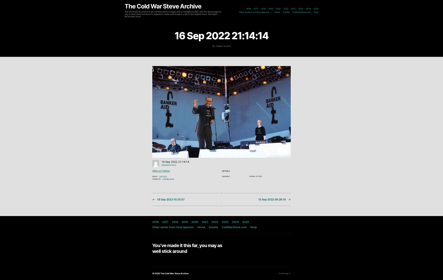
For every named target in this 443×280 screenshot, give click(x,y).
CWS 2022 (163, 176)
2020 (278, 9)
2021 (286, 9)
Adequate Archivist (169, 165)
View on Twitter (161, 171)
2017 (256, 9)
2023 (300, 9)
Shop (316, 12)
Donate (286, 12)
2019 (271, 9)
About (277, 12)
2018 (263, 9)
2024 (308, 9)
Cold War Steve (168, 179)
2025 (316, 9)
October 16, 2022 (223, 46)
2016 (248, 9)
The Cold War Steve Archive (163, 6)
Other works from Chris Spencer (254, 12)
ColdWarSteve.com (302, 12)
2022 (293, 9)
